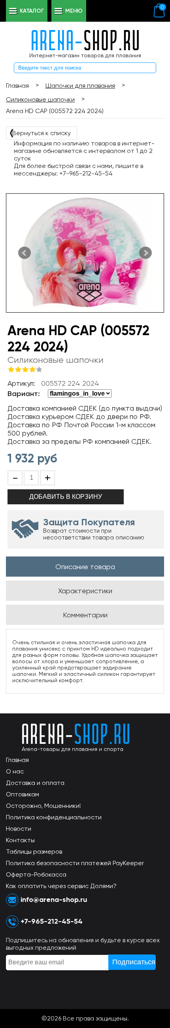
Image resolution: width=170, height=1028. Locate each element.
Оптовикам (22, 794)
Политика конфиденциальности (54, 817)
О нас (15, 771)
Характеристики (85, 591)
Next (145, 253)
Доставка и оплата (35, 783)
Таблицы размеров (34, 851)
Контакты (20, 840)
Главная (17, 760)
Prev (24, 253)
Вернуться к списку (39, 132)
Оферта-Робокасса (36, 874)
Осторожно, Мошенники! (43, 805)
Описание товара (85, 566)
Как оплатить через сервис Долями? (61, 886)
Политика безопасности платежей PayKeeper (75, 863)
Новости (18, 828)
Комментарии (85, 615)
